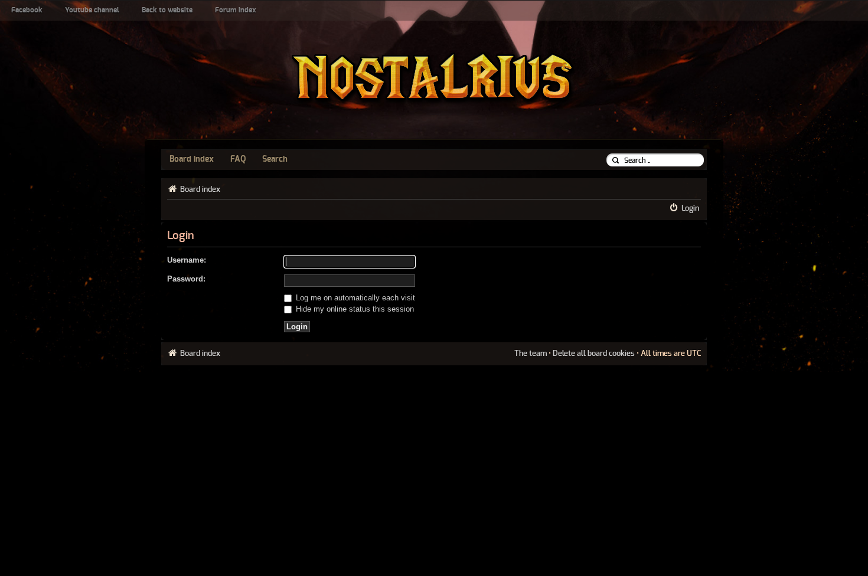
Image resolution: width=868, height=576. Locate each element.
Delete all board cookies (594, 353)
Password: (186, 278)
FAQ (238, 159)
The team (530, 353)
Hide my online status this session (353, 309)
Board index (191, 159)
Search (275, 159)
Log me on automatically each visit (354, 297)
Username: (186, 260)
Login (690, 208)
